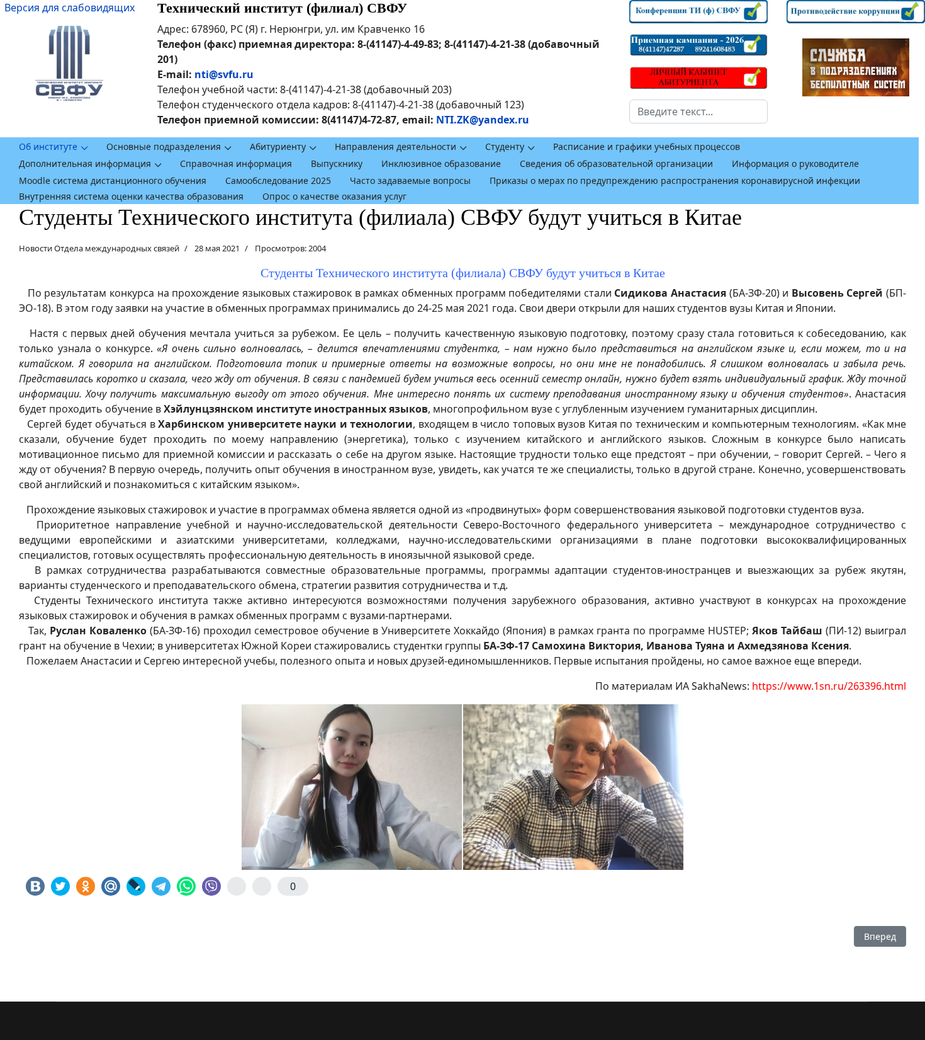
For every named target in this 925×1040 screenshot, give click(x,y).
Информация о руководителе (795, 163)
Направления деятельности (395, 146)
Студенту (504, 146)
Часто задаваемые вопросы (410, 180)
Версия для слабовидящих (69, 7)
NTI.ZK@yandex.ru (482, 120)
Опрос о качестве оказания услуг (334, 196)
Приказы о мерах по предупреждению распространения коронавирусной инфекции (675, 180)
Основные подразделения (163, 146)
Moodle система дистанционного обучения (112, 180)
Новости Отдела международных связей (99, 248)
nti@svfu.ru (224, 74)
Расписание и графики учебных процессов (646, 146)
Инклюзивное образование (441, 163)
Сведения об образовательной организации (616, 163)
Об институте (48, 146)
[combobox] (698, 111)
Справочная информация (236, 163)
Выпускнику (336, 163)
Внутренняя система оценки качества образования (131, 196)
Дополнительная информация (85, 163)
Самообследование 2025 (278, 180)
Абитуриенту (278, 146)
